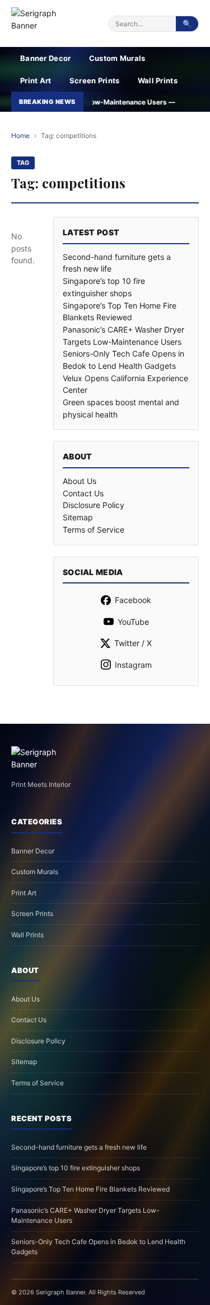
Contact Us (83, 493)
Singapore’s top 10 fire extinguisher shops (75, 1168)
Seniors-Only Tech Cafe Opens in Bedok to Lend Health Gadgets (98, 1246)
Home (20, 135)
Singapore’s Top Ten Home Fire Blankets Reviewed (90, 1189)
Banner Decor (45, 58)
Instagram (133, 665)
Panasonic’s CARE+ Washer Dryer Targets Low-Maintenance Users (85, 1215)
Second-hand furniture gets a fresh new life (79, 1147)
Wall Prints (158, 80)
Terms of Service (93, 529)
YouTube (133, 622)
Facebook (133, 600)
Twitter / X (133, 643)
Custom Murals (117, 58)
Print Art (36, 80)
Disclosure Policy (93, 505)
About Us (79, 481)
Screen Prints (94, 80)
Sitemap (78, 517)
